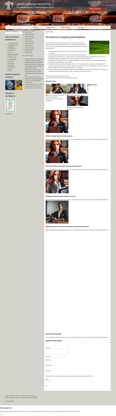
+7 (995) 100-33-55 (95, 4)
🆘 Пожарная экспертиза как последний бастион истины (60, 196)
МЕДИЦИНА (11, 65)
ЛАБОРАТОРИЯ (11, 49)
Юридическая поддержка (11, 31)
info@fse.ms (95, 6)
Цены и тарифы (65, 27)
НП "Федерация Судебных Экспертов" (28, 397)
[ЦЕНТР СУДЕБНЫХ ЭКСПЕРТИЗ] (9, 9)
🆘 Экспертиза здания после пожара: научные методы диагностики (63, 166)
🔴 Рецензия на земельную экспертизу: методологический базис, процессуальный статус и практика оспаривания (55, 97)
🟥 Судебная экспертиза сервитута (75, 95)
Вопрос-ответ (50, 27)
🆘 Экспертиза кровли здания (53, 334)
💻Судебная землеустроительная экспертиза (75, 108)
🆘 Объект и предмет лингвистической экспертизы (59, 136)
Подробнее (77, 411)
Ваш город (48, 370)
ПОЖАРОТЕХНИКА (12, 56)
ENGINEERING (11, 47)
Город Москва (28, 32)
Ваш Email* (48, 356)
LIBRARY (10, 70)
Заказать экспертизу (95, 9)
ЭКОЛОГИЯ (10, 61)
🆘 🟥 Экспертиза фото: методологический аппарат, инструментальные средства (67, 226)
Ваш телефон (49, 365)
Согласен (1, 414)
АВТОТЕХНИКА (11, 50)
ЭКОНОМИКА (11, 63)
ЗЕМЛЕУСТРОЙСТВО (50, 31)
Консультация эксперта (27, 55)
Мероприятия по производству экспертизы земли (58, 76)
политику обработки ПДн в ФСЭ (85, 376)
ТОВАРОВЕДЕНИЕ (12, 59)
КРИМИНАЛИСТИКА (13, 45)
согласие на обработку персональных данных (61, 376)
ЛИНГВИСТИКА (12, 67)
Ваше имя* (48, 360)
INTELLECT (10, 68)
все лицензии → (9, 113)
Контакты (81, 27)
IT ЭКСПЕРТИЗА (12, 58)
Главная (35, 27)
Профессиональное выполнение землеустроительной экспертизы (62, 78)
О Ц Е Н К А (10, 52)
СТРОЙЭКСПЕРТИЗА (13, 43)
